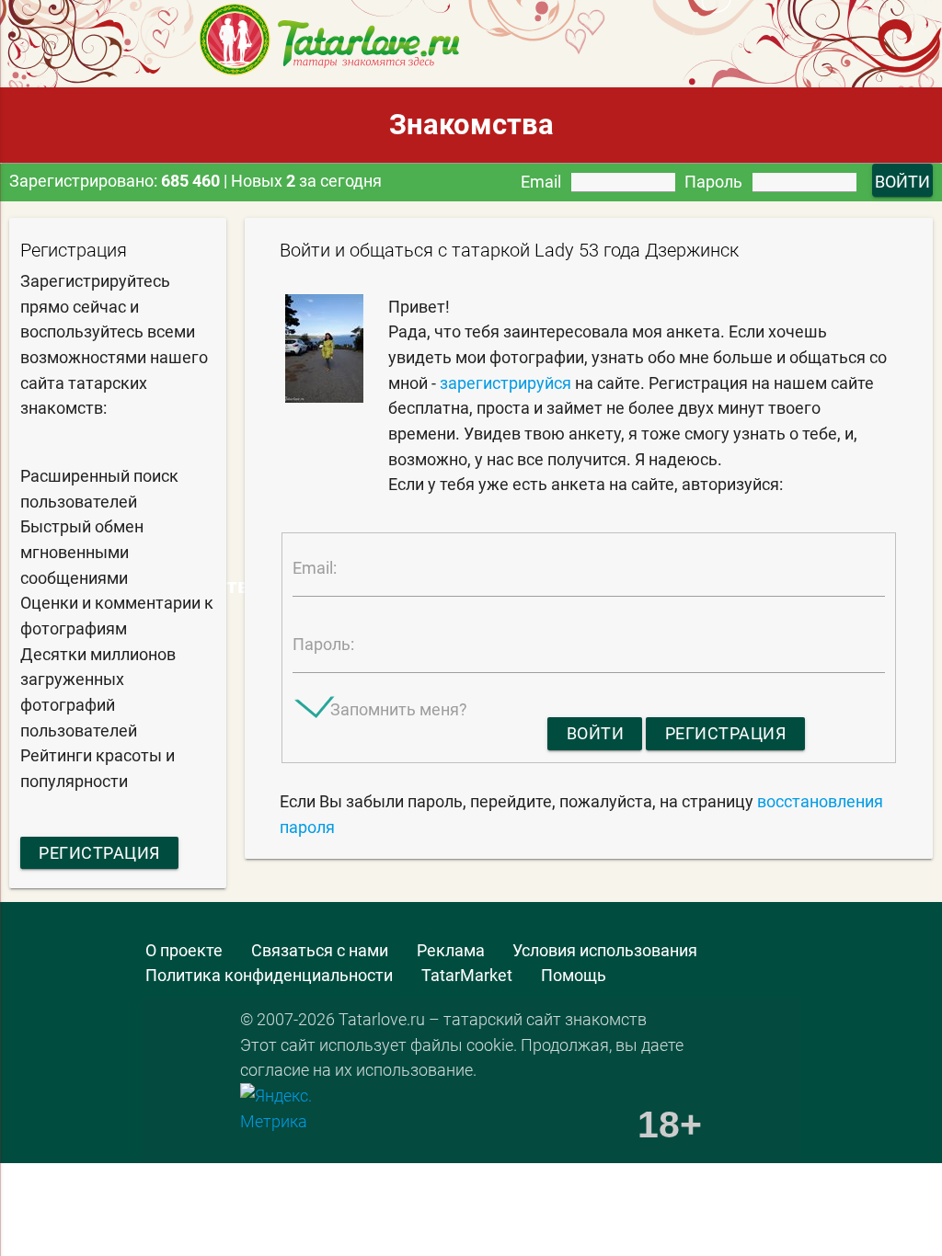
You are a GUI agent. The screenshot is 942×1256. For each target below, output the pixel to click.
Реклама (451, 950)
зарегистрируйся (505, 383)
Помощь (573, 975)
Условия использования (604, 950)
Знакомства (471, 125)
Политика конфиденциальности (269, 975)
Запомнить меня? (398, 709)
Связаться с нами (319, 950)
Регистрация (99, 852)
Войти (596, 733)
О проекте (184, 950)
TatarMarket (466, 975)
